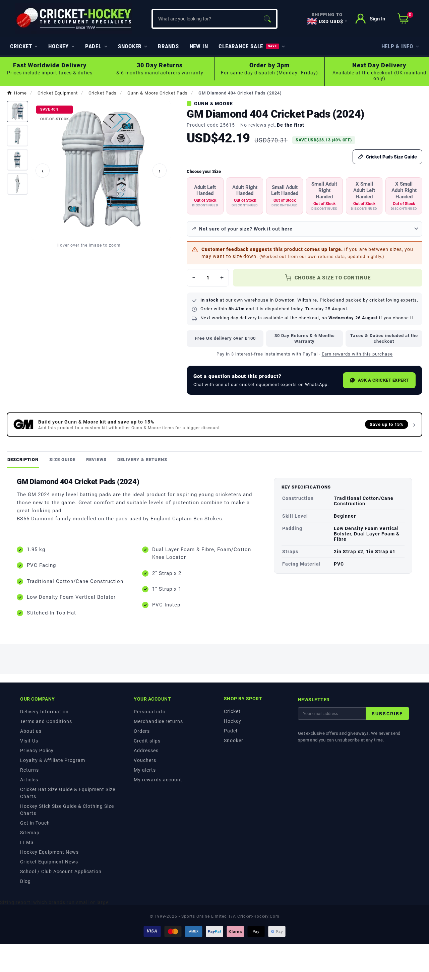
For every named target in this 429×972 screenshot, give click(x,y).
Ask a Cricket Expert (383, 380)
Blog (25, 881)
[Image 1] (17, 111)
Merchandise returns (158, 721)
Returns (29, 770)
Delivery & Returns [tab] (142, 459)
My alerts (145, 770)
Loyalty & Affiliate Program (52, 760)
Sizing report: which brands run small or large (54, 902)
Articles (29, 779)
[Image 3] (17, 160)
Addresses (146, 750)
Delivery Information (44, 711)
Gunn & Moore (213, 103)
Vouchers (145, 760)
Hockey (232, 721)
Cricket (232, 711)
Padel (230, 730)
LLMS (27, 842)
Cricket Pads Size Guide (391, 156)
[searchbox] (205, 18)
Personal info (150, 711)
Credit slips (147, 740)
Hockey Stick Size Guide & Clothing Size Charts (67, 809)
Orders (142, 731)
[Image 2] (17, 135)
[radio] (205, 195)
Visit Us (29, 740)
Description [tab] (23, 459)
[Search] (267, 18)
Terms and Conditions (46, 721)
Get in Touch (35, 823)
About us (31, 731)
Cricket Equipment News (49, 861)
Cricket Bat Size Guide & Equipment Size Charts (67, 793)
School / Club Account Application (61, 871)
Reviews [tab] (96, 459)
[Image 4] (17, 184)
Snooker (233, 740)
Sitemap (30, 832)
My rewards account (158, 779)
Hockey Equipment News (49, 852)
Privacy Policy (37, 750)
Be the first (290, 125)
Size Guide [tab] (62, 459)
